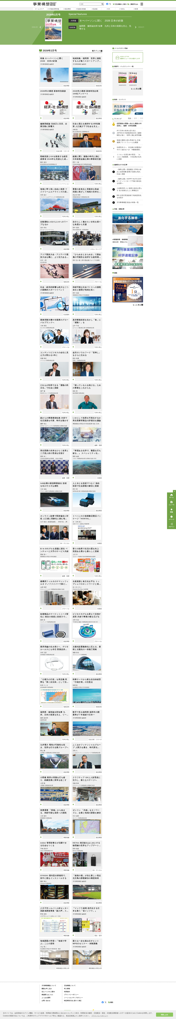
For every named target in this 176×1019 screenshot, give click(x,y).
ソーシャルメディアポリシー (73, 997)
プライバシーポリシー (71, 994)
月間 (141, 118)
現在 (129, 118)
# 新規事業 (67, 9)
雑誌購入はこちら (47, 994)
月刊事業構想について (49, 985)
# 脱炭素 (94, 9)
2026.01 (141, 27)
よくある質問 (46, 997)
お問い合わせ (46, 1000)
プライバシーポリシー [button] (99, 1016)
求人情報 (67, 988)
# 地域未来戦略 (81, 9)
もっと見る (135, 89)
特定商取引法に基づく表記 (72, 1000)
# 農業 (136, 9)
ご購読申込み (133, 4)
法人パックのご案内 (48, 991)
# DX (108, 9)
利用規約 (67, 991)
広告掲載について (70, 985)
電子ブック (96, 51)
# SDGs (122, 9)
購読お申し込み (47, 988)
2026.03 (35, 27)
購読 (111, 1002)
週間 (135, 118)
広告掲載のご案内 (120, 4)
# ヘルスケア (39, 9)
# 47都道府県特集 (53, 9)
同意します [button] (164, 1014)
